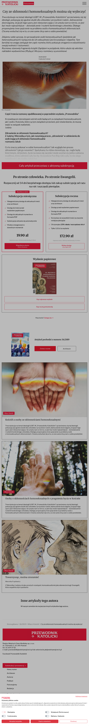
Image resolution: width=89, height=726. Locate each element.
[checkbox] (4, 712)
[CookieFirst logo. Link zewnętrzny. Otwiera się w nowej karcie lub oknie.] (6, 698)
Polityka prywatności (81, 696)
